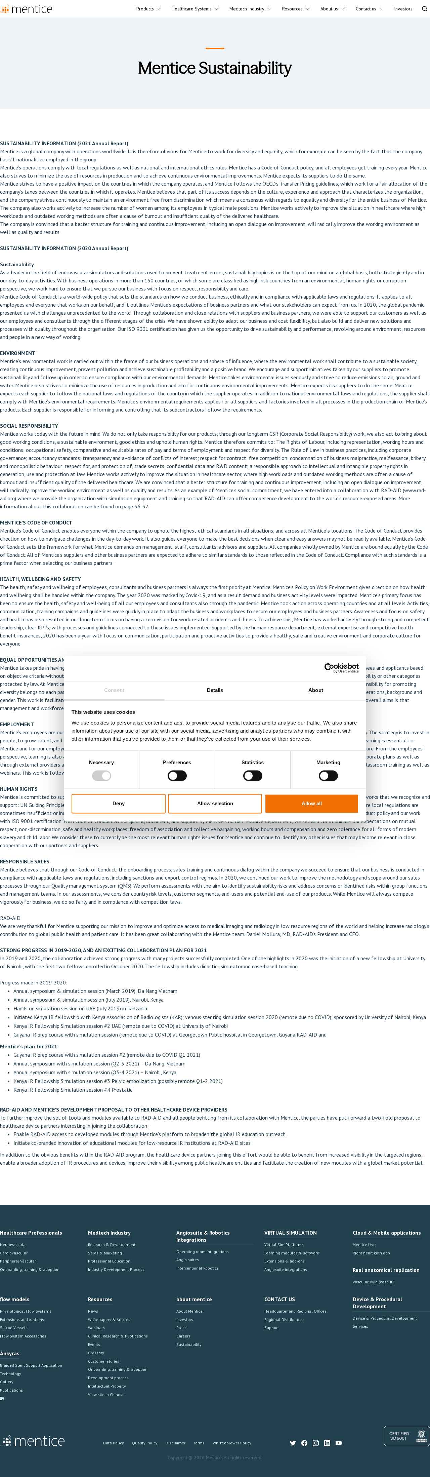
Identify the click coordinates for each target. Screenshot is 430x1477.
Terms (199, 1442)
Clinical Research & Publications (118, 1335)
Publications (11, 1390)
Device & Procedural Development (385, 1318)
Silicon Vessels (14, 1327)
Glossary (96, 1352)
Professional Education (109, 1261)
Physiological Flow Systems (25, 1311)
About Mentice (189, 1311)
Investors (184, 1319)
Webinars (96, 1327)
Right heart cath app (371, 1252)
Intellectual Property (107, 1386)
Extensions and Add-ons (22, 1319)
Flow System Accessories (23, 1335)
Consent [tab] (114, 690)
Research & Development (111, 1244)
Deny (119, 804)
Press (181, 1327)
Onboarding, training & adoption (29, 1269)
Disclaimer (175, 1442)
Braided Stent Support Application (31, 1365)
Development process (108, 1377)
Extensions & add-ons (284, 1261)
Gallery (6, 1381)
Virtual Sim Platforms (284, 1244)
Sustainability (189, 1344)
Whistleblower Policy (232, 1442)
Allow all (312, 804)
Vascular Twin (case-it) (373, 1281)
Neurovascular (13, 1244)
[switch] (177, 775)
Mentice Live (364, 1244)
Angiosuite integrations (285, 1269)
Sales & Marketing (105, 1252)
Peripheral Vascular (18, 1261)
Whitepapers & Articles (109, 1319)
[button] (148, 8)
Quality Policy (145, 1442)
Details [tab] (215, 690)
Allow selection (215, 804)
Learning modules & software (291, 1252)
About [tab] (315, 690)
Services (360, 1326)
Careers (183, 1335)
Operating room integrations (202, 1251)
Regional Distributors (283, 1319)
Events (94, 1344)
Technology (10, 1373)
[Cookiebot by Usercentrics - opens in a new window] (329, 668)
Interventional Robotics (197, 1268)
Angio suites (187, 1259)
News (93, 1311)
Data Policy (113, 1442)
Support (271, 1327)
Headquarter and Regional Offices (295, 1311)
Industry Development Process (116, 1269)
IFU (3, 1398)
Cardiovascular (14, 1252)
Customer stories (103, 1361)
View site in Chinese (106, 1394)
